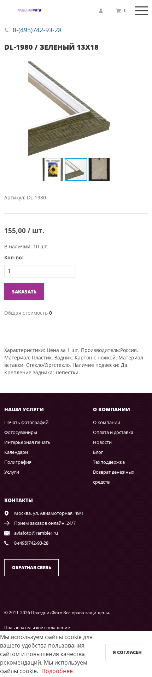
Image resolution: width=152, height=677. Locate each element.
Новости (102, 442)
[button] (141, 67)
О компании (106, 422)
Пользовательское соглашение (37, 627)
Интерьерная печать (27, 442)
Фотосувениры (20, 432)
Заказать (24, 291)
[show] (102, 10)
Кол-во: (13, 257)
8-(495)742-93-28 (37, 30)
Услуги (11, 472)
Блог (98, 452)
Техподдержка (109, 462)
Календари (16, 452)
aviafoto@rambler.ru (36, 533)
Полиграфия (17, 462)
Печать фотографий (26, 422)
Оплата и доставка (113, 432)
